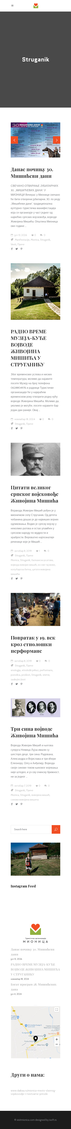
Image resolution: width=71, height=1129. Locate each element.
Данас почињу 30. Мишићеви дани (32, 172)
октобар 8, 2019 (23, 550)
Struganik (45, 239)
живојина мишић (40, 795)
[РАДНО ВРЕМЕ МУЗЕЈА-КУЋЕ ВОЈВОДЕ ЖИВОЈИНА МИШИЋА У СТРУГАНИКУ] (35, 291)
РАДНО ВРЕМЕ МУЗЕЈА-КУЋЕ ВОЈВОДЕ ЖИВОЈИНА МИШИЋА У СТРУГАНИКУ (28, 348)
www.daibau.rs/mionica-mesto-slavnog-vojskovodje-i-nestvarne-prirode (33, 1092)
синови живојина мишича (25, 799)
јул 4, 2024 (16, 994)
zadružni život (18, 679)
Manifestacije (22, 239)
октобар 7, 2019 (22, 785)
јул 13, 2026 (20, 235)
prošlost (25, 674)
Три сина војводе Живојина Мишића (34, 732)
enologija (16, 670)
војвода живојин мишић (24, 564)
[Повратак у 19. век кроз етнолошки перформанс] (35, 609)
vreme (46, 674)
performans (46, 670)
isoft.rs (53, 1119)
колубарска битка (21, 569)
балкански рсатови (42, 560)
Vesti (13, 244)
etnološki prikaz (30, 670)
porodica (15, 674)
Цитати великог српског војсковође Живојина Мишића (34, 494)
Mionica (35, 239)
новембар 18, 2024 (24, 419)
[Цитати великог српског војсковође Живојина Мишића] (35, 459)
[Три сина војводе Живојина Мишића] (35, 707)
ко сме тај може (46, 564)
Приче (20, 244)
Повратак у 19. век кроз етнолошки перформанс (33, 644)
